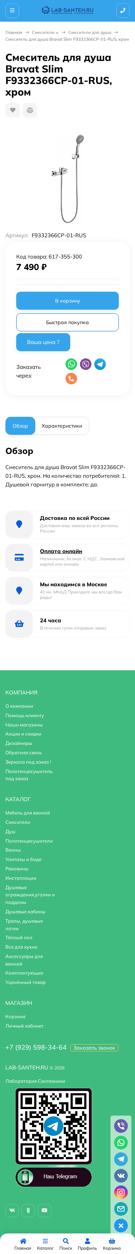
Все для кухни (21, 947)
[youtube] (44, 1210)
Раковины (16, 868)
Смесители (43, 32)
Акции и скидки (23, 734)
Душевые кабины (25, 911)
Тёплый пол (18, 937)
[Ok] (28, 1210)
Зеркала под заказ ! (28, 762)
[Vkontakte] (12, 1210)
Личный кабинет (24, 1026)
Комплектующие (24, 973)
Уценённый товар (25, 982)
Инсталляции (20, 878)
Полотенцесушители (29, 841)
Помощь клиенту (24, 715)
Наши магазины (24, 725)
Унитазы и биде (23, 859)
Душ (10, 831)
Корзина (15, 1016)
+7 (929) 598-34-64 (36, 1047)
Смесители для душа (89, 32)
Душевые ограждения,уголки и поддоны (30, 894)
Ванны (13, 850)
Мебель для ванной (27, 813)
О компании (19, 706)
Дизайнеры (18, 743)
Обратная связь (23, 752)
